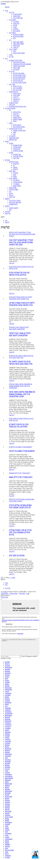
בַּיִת (6, 220)
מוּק (14, 134)
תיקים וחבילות (13, 92)
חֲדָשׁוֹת (7, 206)
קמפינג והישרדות (10, 108)
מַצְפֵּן (14, 132)
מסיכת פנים (12, 187)
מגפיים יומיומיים (18, 151)
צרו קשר (7, 213)
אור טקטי (12, 197)
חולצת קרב (12, 20)
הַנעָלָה (7, 141)
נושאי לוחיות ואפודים (15, 60)
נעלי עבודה (16, 149)
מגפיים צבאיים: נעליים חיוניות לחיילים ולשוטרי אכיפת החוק (20, 506)
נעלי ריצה (16, 158)
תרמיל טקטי (17, 93)
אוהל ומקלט (17, 112)
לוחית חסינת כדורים (19, 75)
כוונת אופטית (13, 204)
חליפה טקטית (17, 14)
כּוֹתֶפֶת (15, 167)
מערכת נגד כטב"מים (17, 555)
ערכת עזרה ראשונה (19, 130)
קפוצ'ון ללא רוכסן (18, 44)
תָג (14, 165)
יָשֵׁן (10, 110)
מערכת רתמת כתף (19, 62)
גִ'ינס (14, 38)
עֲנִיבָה (11, 193)
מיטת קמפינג (17, 117)
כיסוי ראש (12, 171)
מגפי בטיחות (17, 147)
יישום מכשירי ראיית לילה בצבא (21, 477)
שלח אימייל (4, 597)
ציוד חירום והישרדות (15, 128)
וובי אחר (15, 47)
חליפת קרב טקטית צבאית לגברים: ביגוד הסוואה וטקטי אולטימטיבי (21, 304)
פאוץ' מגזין (16, 95)
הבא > (13, 577)
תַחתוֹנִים (15, 29)
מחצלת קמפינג (17, 119)
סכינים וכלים (17, 125)
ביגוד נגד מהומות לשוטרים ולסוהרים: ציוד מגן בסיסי (18, 425)
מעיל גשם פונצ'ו (14, 138)
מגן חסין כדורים (18, 80)
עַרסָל (15, 121)
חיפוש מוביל (4, 593)
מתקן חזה (16, 69)
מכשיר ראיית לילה (14, 200)
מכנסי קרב (12, 33)
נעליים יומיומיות (18, 156)
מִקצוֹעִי (7, 199)
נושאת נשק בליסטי (19, 66)
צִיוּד (6, 58)
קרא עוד (11, 263)
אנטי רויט (12, 84)
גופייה (15, 27)
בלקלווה (15, 173)
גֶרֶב (10, 191)
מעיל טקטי (16, 16)
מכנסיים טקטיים (18, 34)
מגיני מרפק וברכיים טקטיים (17, 106)
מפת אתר (22, 593)
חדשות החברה (13, 208)
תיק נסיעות (16, 99)
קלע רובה (12, 104)
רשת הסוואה (13, 139)
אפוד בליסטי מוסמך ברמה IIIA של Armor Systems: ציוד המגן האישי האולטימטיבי (22, 394)
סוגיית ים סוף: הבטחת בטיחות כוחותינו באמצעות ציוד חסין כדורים (20, 532)
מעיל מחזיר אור (18, 18)
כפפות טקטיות (13, 189)
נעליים (11, 152)
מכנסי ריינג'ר (13, 49)
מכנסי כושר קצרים (19, 53)
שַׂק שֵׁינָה (16, 114)
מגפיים (11, 143)
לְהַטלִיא (15, 169)
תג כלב (11, 195)
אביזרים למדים (13, 162)
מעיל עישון (16, 45)
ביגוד (6, 10)
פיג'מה (15, 25)
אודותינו (7, 211)
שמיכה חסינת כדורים (19, 82)
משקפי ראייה (13, 178)
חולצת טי (16, 21)
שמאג (15, 176)
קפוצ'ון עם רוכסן (18, 42)
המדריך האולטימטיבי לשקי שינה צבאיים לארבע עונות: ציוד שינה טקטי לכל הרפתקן (21, 242)
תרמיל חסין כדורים (19, 79)
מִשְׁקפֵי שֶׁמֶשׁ (17, 186)
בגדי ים (11, 56)
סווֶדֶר (10, 55)
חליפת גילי (12, 136)
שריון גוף (11, 71)
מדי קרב (11, 12)
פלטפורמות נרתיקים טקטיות (22, 64)
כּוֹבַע (14, 175)
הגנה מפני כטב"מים (15, 202)
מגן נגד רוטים (17, 86)
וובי (10, 40)
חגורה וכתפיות (13, 103)
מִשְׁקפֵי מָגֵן (16, 180)
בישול (11, 123)
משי (14, 51)
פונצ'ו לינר (16, 116)
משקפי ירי (16, 184)
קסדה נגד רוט (17, 90)
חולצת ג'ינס (16, 31)
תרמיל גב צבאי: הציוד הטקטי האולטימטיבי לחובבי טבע (20, 334)
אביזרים (7, 160)
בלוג (10, 210)
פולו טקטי (16, 23)
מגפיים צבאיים (17, 145)
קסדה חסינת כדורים (19, 77)
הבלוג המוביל (14, 593)
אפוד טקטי (16, 68)
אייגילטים (16, 163)
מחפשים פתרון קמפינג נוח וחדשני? (22, 451)
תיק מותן (16, 101)
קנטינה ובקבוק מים (19, 127)
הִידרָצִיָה (15, 97)
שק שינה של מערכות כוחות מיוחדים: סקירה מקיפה (19, 273)
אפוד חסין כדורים (18, 73)
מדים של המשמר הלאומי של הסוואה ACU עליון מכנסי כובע (20, 362)
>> (10, 577)
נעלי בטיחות (17, 154)
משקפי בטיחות (17, 182)
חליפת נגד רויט (17, 88)
